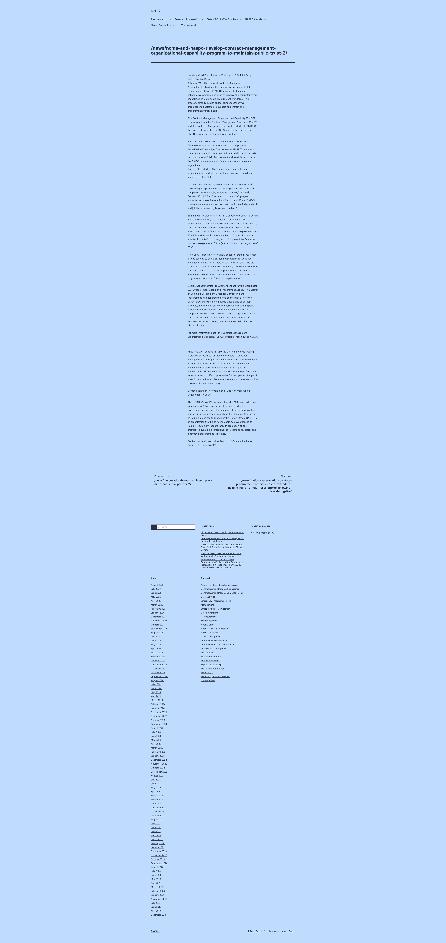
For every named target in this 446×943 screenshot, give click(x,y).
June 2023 (156, 736)
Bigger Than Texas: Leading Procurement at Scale (222, 533)
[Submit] (154, 527)
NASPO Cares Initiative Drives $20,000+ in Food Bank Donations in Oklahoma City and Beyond (222, 547)
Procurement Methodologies (215, 640)
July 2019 (155, 903)
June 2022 (156, 783)
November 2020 (159, 855)
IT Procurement (208, 616)
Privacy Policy (255, 931)
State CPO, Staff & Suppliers (222, 19)
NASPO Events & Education (214, 628)
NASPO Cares (207, 625)
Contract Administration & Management (220, 589)
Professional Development (214, 648)
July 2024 (156, 684)
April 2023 (156, 744)
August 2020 (157, 867)
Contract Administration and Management (222, 593)
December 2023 (159, 712)
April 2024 (156, 696)
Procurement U (159, 19)
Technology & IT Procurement (215, 676)
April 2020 (156, 883)
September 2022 (159, 772)
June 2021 (156, 827)
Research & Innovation (187, 19)
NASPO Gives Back (210, 632)
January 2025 (158, 660)
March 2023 (157, 748)
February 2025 (158, 656)
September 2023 (159, 724)
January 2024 (158, 708)
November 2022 (159, 764)
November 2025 (159, 620)
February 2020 (158, 891)
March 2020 (157, 887)
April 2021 (156, 835)
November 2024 (159, 668)
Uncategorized (208, 680)
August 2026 (157, 585)
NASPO (156, 10)
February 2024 (158, 704)
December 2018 (158, 915)
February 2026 (158, 609)
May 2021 (156, 831)
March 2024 (157, 700)
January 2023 (158, 756)
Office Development (211, 636)
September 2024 (159, 676)
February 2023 (158, 752)
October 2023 (158, 720)
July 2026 (156, 589)
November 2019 (159, 899)
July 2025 (156, 636)
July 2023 (156, 732)
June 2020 (156, 875)
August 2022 (157, 776)
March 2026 (157, 605)
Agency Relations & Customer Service (219, 585)
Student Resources (210, 660)
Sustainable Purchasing (212, 668)
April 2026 (156, 601)
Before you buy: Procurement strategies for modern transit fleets (222, 539)
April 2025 (156, 648)
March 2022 (157, 795)
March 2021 (157, 839)
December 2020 (159, 851)
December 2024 (159, 664)
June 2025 (156, 640)
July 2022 (156, 779)
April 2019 (156, 911)
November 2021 (159, 811)
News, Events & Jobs (162, 25)
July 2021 (155, 823)
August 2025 (157, 632)
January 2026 (158, 613)
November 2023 (159, 716)
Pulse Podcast (208, 652)
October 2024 (158, 672)
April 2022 (156, 791)
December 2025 (159, 616)
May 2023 (156, 740)
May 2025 (156, 644)
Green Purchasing (209, 613)
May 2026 (156, 597)
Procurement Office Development (217, 644)
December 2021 (158, 807)
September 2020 (159, 863)
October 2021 (157, 815)
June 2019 (156, 907)
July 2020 (156, 871)
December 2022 (159, 760)
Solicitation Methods (211, 656)
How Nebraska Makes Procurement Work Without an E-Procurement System (221, 554)
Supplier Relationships (212, 664)
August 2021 (157, 819)
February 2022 (158, 799)
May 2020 (156, 879)
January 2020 (158, 895)
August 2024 (157, 680)
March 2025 (157, 652)
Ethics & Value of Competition (215, 609)
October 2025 (158, 625)
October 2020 (158, 859)
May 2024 (156, 692)
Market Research (209, 620)
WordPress (289, 931)
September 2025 (159, 628)
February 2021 (158, 843)
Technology (207, 672)
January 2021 (157, 847)
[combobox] (173, 527)
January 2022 (158, 803)
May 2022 (156, 787)
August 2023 (157, 728)
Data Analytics (208, 597)
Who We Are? (188, 25)
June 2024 (156, 688)
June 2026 (156, 593)
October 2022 (158, 768)
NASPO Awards (253, 19)
